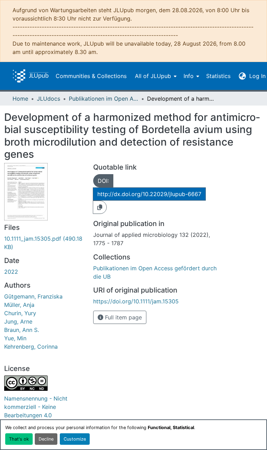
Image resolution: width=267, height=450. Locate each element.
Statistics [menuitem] (218, 75)
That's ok (19, 439)
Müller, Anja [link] (19, 304)
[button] (31, 76)
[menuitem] (155, 76)
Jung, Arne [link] (18, 321)
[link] (44, 242)
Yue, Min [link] (15, 338)
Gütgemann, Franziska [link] (33, 296)
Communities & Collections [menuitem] (91, 75)
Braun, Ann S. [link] (21, 329)
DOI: (103, 180)
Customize (75, 439)
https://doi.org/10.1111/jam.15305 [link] (136, 301)
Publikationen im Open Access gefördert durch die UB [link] (103, 98)
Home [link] (20, 98)
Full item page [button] (122, 317)
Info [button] (189, 75)
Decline (46, 439)
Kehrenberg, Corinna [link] (31, 346)
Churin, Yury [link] (20, 313)
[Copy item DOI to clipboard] (100, 207)
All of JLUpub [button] (153, 75)
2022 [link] (11, 271)
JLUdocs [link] (48, 98)
